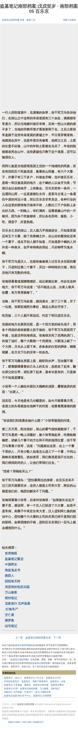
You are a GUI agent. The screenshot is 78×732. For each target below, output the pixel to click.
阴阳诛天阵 (12, 581)
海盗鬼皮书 (12, 570)
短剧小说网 (26, 722)
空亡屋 (9, 615)
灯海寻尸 (11, 609)
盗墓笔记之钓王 (53, 677)
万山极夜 (11, 592)
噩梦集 (9, 620)
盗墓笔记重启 (14, 559)
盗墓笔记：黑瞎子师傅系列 (35, 681)
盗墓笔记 (8, 677)
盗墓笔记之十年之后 (34, 677)
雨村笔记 (11, 598)
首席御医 (11, 553)
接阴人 (9, 575)
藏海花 (27, 685)
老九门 (18, 677)
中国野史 (11, 564)
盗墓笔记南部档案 (10, 20)
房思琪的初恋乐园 (17, 587)
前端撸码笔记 (38, 722)
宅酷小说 (67, 20)
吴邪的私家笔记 (11, 681)
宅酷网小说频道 (14, 722)
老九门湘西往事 (43, 692)
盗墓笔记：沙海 (57, 681)
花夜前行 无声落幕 (17, 603)
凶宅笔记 (11, 626)
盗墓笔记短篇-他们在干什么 (17, 695)
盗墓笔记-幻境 (11, 688)
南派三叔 (30, 20)
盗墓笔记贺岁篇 (40, 685)
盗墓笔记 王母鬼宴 (13, 685)
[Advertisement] (39, 67)
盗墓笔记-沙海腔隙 (42, 695)
